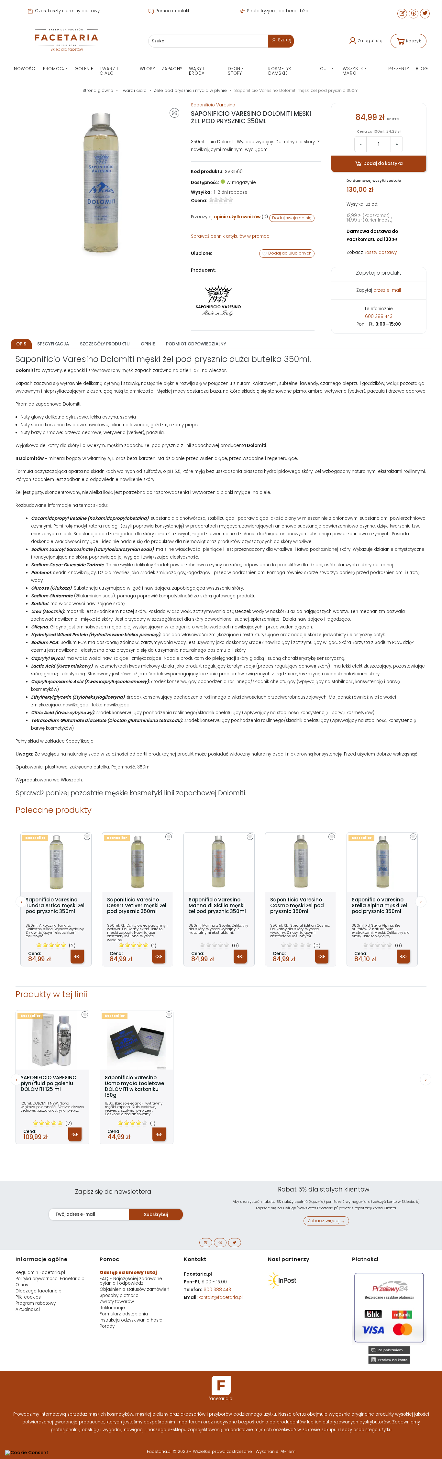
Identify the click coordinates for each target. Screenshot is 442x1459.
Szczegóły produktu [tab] (105, 344)
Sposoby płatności (119, 1295)
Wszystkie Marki (355, 71)
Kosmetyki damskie (280, 71)
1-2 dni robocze (231, 192)
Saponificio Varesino (213, 105)
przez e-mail (387, 290)
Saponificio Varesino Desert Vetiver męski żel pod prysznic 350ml (136, 905)
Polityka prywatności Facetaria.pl (50, 1279)
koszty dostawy (380, 252)
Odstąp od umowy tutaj (128, 1272)
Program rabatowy (36, 1303)
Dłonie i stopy (237, 71)
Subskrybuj (156, 1215)
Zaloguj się (370, 40)
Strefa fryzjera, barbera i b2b (277, 11)
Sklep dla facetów (66, 49)
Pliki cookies (28, 1297)
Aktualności (28, 1309)
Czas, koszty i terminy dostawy (67, 11)
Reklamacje (112, 1308)
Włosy (147, 69)
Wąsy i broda (197, 71)
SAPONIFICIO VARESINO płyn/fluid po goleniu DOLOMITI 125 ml (48, 1083)
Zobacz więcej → (326, 1221)
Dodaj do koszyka (382, 163)
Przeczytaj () (229, 217)
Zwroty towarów (117, 1302)
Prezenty (398, 69)
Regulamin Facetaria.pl (40, 1272)
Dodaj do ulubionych (289, 253)
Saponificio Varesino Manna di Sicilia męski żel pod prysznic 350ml (217, 905)
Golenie (83, 69)
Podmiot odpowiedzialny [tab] (196, 344)
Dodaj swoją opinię (292, 218)
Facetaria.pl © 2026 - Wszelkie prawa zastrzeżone (200, 1451)
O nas (22, 1285)
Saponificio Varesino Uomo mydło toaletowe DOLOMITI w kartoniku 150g (134, 1086)
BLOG (422, 69)
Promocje (55, 69)
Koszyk (413, 41)
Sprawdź (231, 236)
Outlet (328, 69)
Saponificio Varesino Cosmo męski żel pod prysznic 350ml (297, 905)
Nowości (25, 69)
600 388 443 (378, 316)
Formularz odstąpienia (124, 1314)
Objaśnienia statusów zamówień (134, 1289)
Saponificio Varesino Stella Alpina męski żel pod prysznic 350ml (379, 905)
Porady (107, 1326)
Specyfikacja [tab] (53, 344)
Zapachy (172, 69)
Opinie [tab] (148, 344)
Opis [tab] (21, 344)
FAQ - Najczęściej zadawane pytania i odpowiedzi (131, 1281)
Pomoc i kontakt (171, 11)
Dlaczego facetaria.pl (39, 1291)
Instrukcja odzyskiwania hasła (131, 1320)
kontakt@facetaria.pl (221, 1297)
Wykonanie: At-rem (275, 1451)
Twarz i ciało (109, 71)
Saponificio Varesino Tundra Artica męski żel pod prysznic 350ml (55, 905)
